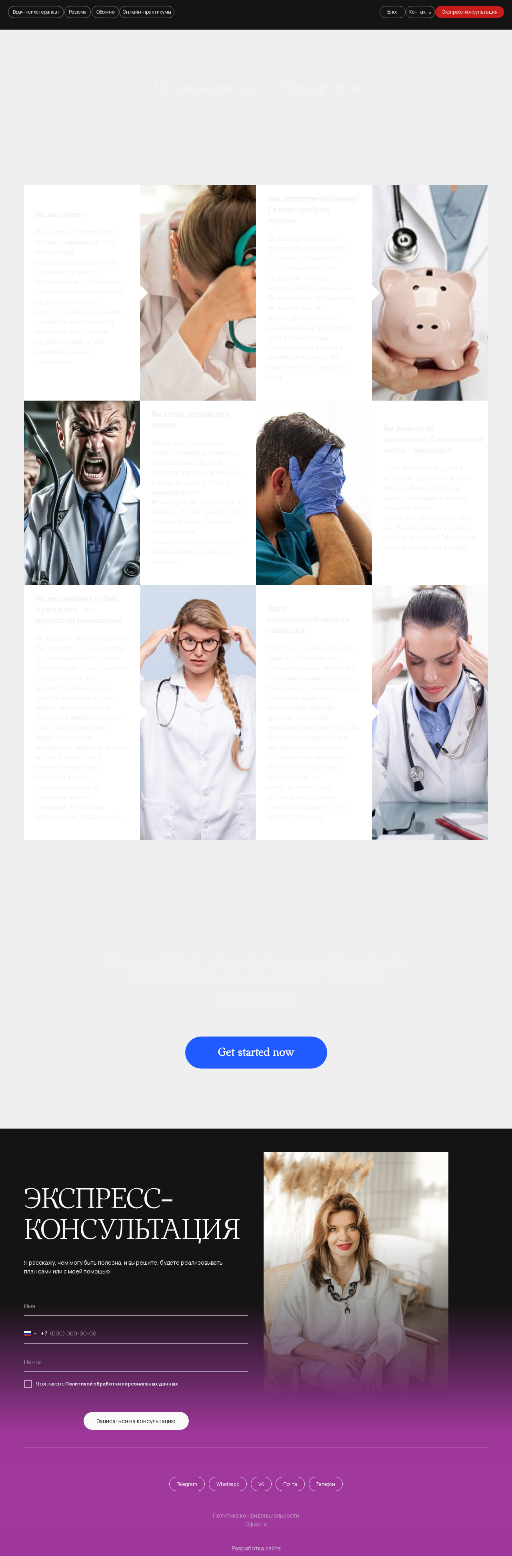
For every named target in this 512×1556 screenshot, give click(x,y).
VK (261, 1484)
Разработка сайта (256, 1548)
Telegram (187, 1484)
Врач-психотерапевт (36, 11)
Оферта (256, 1524)
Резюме (77, 11)
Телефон (325, 1484)
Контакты (420, 11)
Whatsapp (227, 1484)
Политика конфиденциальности (256, 1515)
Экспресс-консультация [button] (470, 11)
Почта (290, 1484)
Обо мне (105, 11)
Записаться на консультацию (136, 1421)
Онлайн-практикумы (147, 11)
